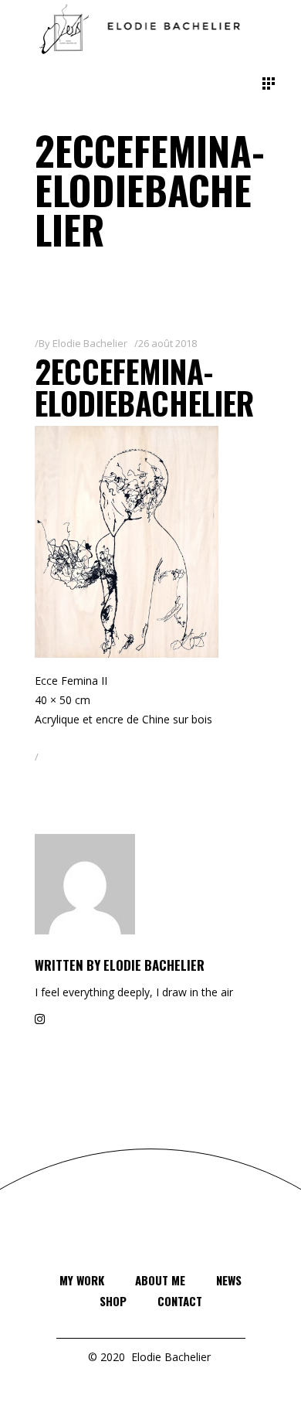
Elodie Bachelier (89, 343)
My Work (81, 1279)
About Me (160, 1279)
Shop (113, 1300)
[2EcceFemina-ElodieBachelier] (150, 884)
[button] (126, 541)
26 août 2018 (167, 343)
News (229, 1279)
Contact (179, 1300)
